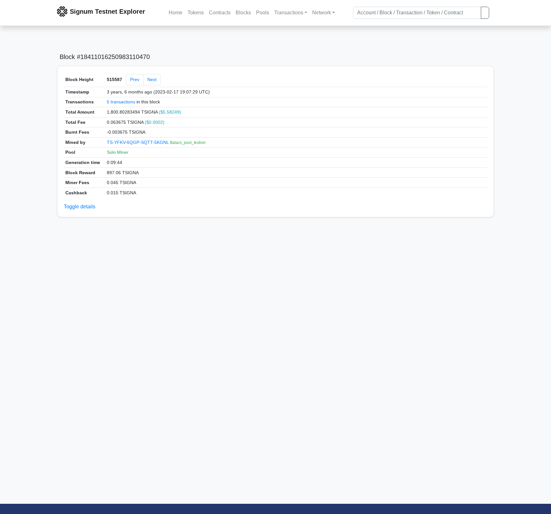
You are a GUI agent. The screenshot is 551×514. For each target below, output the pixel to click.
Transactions (288, 12)
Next (152, 79)
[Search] (485, 13)
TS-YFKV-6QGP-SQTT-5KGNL (138, 142)
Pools (262, 12)
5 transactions (121, 101)
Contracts (220, 12)
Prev (134, 79)
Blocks (243, 12)
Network (321, 12)
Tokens (195, 12)
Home (175, 12)
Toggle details (79, 206)
